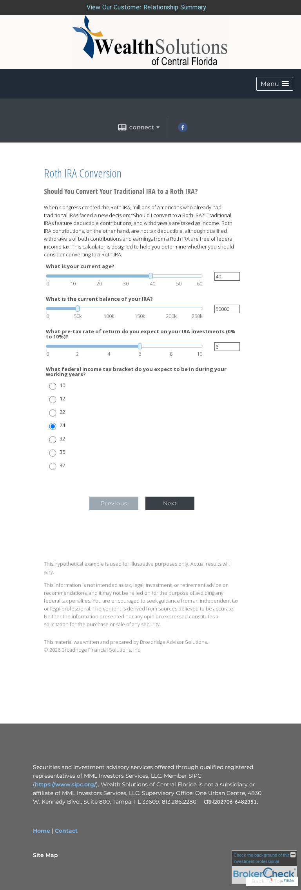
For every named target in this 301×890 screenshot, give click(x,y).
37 (62, 465)
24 (62, 425)
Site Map (45, 855)
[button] (274, 84)
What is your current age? (80, 266)
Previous (114, 503)
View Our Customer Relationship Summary (146, 7)
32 (62, 438)
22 (62, 412)
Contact (66, 830)
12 (62, 398)
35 (62, 452)
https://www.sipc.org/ (65, 784)
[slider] (124, 276)
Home (41, 830)
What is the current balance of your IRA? (99, 299)
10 (62, 385)
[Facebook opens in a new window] (182, 129)
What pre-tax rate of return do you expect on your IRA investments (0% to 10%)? (141, 334)
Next (170, 503)
